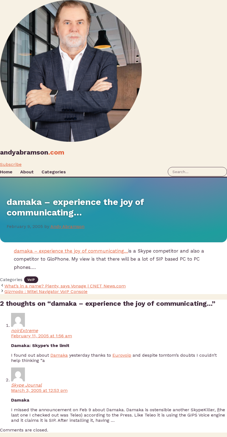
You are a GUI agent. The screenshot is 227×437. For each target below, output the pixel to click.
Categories (54, 171)
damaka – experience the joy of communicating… (71, 251)
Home (6, 171)
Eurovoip (121, 355)
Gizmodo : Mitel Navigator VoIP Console (45, 291)
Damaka (59, 355)
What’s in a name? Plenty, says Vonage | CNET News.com (65, 286)
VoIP (31, 280)
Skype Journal (26, 385)
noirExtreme (24, 330)
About (27, 171)
